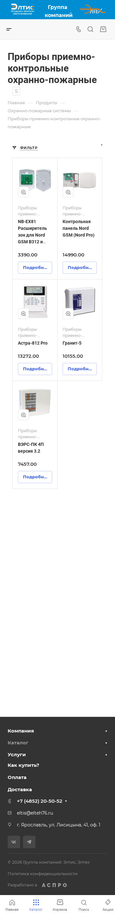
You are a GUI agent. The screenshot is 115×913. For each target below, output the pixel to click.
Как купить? (23, 765)
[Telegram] (29, 842)
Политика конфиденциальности (43, 873)
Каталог (18, 743)
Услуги (17, 754)
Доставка (20, 789)
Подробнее (36, 267)
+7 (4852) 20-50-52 (39, 801)
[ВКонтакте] (14, 842)
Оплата (17, 777)
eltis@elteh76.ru (35, 813)
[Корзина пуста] (103, 29)
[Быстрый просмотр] (23, 192)
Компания (21, 731)
